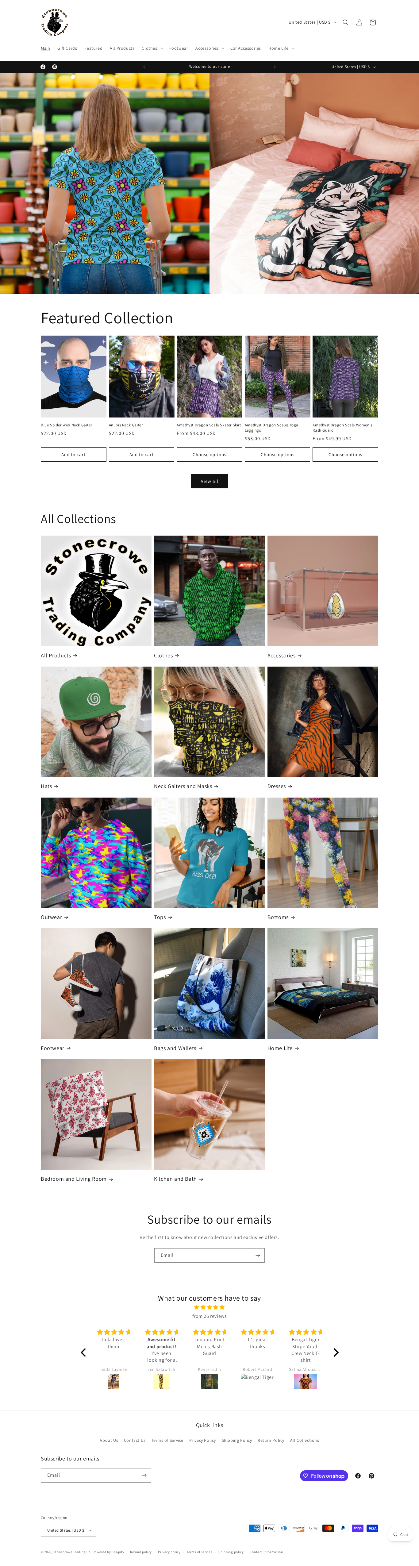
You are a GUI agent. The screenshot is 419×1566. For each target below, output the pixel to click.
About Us (109, 1440)
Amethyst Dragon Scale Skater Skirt (209, 425)
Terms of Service (167, 1440)
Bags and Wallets (175, 1048)
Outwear (51, 917)
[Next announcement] (275, 67)
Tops (160, 917)
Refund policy (141, 1552)
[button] (151, 48)
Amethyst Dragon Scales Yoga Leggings (271, 428)
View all (209, 481)
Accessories (281, 655)
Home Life (280, 1048)
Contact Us (135, 1440)
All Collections (304, 1440)
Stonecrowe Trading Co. (72, 1552)
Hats (46, 786)
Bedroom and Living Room (74, 1178)
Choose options (209, 454)
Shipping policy (231, 1552)
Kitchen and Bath (175, 1178)
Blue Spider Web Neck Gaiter (66, 425)
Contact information (266, 1552)
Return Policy (271, 1440)
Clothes (163, 655)
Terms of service (199, 1552)
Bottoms (278, 917)
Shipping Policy (237, 1440)
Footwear (52, 1048)
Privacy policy (169, 1552)
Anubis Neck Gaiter (126, 425)
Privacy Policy (202, 1440)
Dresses (276, 786)
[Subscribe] (257, 1255)
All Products (56, 655)
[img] (210, 1307)
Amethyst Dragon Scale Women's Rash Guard (342, 428)
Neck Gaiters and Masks (183, 786)
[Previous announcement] (144, 67)
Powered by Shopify (108, 1552)
